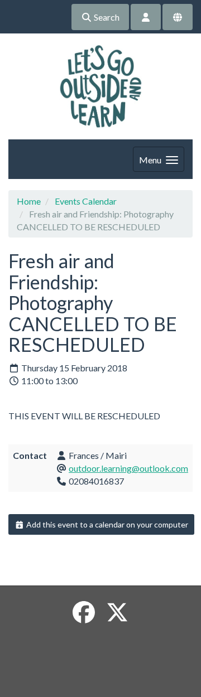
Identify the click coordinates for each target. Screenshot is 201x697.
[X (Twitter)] (117, 612)
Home (29, 201)
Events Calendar (86, 201)
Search (105, 17)
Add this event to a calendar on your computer (106, 524)
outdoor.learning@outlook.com (128, 468)
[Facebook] (84, 612)
